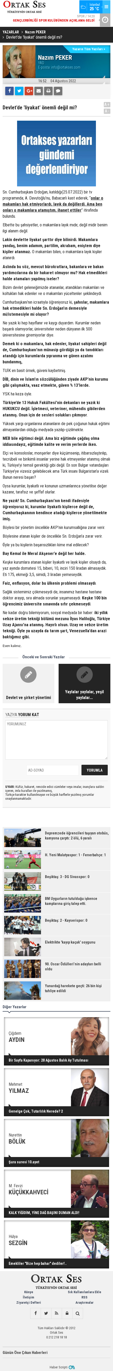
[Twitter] (19, 91)
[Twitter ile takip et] (46, 1313)
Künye (28, 1292)
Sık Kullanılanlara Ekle (84, 1292)
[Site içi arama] (77, 1313)
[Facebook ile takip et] (35, 1313)
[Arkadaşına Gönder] (38, 91)
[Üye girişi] (67, 1313)
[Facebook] (9, 91)
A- (107, 111)
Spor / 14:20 (54, 18)
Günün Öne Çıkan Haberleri (25, 1352)
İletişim (28, 1297)
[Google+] (29, 91)
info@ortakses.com (65, 67)
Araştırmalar (84, 1302)
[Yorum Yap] (58, 91)
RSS (84, 1297)
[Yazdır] (48, 91)
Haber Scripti (59, 1367)
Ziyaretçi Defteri (28, 1302)
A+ (107, 104)
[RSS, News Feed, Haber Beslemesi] (56, 1313)
